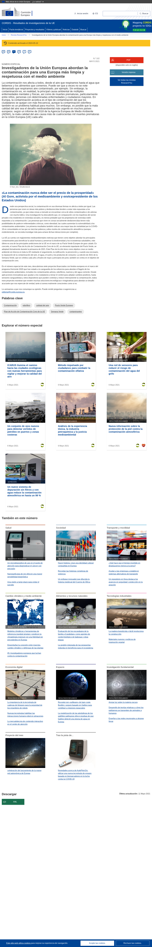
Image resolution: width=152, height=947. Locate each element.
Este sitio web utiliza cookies (18, 943)
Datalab (75, 30)
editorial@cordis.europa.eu (13, 292)
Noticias (66, 30)
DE (3, 51)
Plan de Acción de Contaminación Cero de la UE (24, 312)
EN (9, 51)
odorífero (26, 305)
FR (19, 51)
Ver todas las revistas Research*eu (127, 81)
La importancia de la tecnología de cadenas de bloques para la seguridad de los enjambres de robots (24, 705)
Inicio (5, 30)
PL (30, 51)
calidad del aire (42, 305)
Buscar (83, 30)
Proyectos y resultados (34, 30)
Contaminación (10, 305)
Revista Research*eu (19, 35)
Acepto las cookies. (97, 943)
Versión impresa (128, 72)
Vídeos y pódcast (53, 30)
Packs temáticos (16, 30)
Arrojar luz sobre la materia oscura (123, 702)
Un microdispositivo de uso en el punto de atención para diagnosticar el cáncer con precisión (25, 566)
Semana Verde (57, 312)
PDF (129, 60)
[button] (95, 13)
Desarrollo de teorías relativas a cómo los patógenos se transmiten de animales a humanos (126, 710)
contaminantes (75, 312)
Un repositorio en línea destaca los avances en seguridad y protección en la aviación (126, 582)
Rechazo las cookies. (133, 943)
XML (15, 802)
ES (14, 51)
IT (24, 51)
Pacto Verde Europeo (64, 305)
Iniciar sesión (82, 13)
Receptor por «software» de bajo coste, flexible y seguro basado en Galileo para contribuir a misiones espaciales (75, 705)
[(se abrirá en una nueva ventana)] (21, 12)
